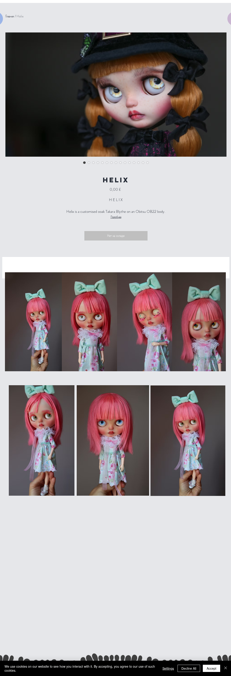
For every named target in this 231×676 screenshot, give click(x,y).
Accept (211, 668)
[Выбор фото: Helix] (84, 162)
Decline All (188, 668)
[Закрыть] (225, 668)
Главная (9, 16)
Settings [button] (168, 668)
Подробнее (116, 217)
